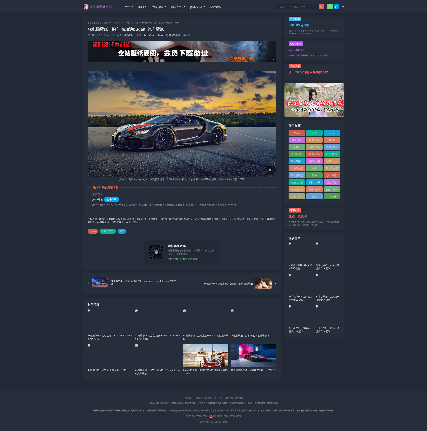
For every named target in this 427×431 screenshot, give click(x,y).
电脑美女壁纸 (297, 169)
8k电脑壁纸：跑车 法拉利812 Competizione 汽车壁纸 (157, 371)
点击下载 (111, 199)
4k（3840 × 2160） (130, 22)
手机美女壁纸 (332, 169)
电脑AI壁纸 (314, 189)
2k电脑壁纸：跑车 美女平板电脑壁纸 (250, 335)
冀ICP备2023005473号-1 (197, 416)
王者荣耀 (332, 182)
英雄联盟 (332, 175)
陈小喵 (296, 196)
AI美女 (296, 147)
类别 (141, 6)
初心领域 (128, 35)
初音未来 (332, 196)
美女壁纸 (297, 140)
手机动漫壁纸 (314, 147)
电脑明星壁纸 (297, 190)
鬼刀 (314, 196)
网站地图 (239, 397)
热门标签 (208, 397)
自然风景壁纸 (332, 154)
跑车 (122, 231)
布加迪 (93, 231)
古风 (314, 168)
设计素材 (216, 6)
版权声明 (229, 397)
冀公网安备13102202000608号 (227, 416)
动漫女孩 (297, 154)
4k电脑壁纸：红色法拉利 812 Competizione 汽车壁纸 (110, 337)
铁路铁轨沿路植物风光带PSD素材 (300, 266)
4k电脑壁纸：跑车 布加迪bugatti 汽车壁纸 (119, 222)
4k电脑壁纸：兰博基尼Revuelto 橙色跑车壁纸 (205, 337)
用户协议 (219, 397)
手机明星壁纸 (297, 176)
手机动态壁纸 (314, 183)
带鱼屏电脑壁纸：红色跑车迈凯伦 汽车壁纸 (253, 370)
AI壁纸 (332, 140)
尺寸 (127, 6)
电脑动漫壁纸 (314, 140)
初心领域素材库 (105, 22)
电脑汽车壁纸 (173, 35)
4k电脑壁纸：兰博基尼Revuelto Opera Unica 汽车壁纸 (157, 337)
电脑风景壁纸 (314, 154)
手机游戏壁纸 (314, 162)
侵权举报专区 (272, 402)
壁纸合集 (157, 6)
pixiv (332, 133)
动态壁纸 (177, 6)
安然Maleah (332, 189)
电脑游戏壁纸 (332, 147)
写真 (314, 133)
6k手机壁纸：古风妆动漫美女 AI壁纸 (327, 329)
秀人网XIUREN (297, 133)
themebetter (216, 422)
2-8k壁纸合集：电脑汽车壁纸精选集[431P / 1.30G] (205, 371)
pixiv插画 (196, 6)
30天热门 (188, 397)
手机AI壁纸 (297, 161)
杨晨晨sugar (331, 161)
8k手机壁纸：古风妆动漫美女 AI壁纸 (327, 266)
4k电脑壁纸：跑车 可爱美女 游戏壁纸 (107, 370)
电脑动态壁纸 (297, 183)
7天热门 (198, 397)
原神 (314, 175)
